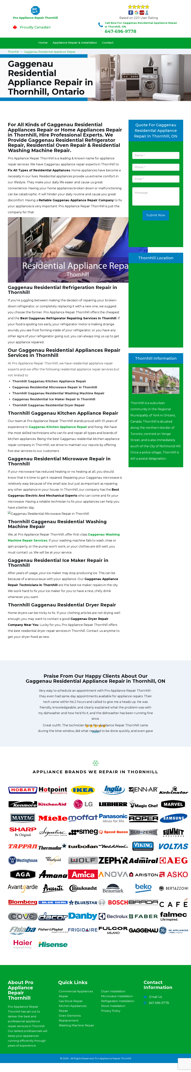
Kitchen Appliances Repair (72, 1008)
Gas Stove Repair (71, 1001)
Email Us (155, 997)
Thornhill (13, 51)
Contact (107, 42)
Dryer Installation (113, 991)
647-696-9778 (120, 31)
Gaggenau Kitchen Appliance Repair (58, 427)
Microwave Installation (117, 996)
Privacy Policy (110, 1011)
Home (43, 42)
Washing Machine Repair (76, 1025)
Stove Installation (113, 1006)
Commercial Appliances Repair (76, 994)
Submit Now (155, 215)
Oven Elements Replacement (70, 1018)
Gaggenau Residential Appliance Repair (49, 51)
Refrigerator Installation (117, 1001)
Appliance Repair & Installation (75, 42)
